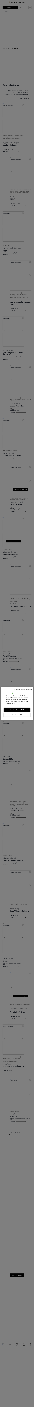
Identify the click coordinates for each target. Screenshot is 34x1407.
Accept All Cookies (17, 709)
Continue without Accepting (23, 689)
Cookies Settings (17, 715)
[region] (17, 703)
